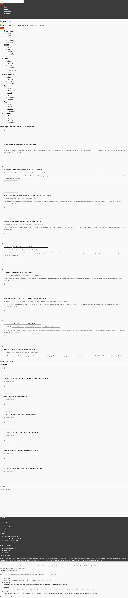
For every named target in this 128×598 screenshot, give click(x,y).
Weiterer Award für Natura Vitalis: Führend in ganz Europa (22, 221)
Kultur (6, 86)
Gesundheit (9, 74)
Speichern (3, 597)
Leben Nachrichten (29, 327)
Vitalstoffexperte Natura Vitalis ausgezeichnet (18, 272)
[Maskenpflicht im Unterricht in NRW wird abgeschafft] (8, 447)
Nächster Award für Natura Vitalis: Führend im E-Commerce (23, 170)
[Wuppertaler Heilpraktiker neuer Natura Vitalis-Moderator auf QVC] (11, 295)
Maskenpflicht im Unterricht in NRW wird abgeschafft (21, 450)
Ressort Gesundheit (38, 147)
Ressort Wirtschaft (22, 198)
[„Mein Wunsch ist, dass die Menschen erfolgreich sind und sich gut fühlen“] (11, 192)
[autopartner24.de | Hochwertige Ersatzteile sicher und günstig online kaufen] (22, 25)
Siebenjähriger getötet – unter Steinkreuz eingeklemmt (21, 432)
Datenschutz (7, 11)
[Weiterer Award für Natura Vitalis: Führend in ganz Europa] (11, 218)
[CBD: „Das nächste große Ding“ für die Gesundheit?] (11, 141)
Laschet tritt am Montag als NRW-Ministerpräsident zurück (23, 468)
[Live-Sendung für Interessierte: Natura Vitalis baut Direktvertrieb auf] (11, 243)
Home (5, 7)
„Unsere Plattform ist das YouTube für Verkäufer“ (19, 349)
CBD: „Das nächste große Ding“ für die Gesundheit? (20, 144)
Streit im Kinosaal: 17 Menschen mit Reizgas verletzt (20, 414)
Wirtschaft (8, 31)
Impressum (7, 13)
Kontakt (6, 9)
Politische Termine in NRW (11, 536)
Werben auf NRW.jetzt (10, 548)
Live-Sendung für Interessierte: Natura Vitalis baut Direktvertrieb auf (26, 247)
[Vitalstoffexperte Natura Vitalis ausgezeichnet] (11, 269)
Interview (10, 36)
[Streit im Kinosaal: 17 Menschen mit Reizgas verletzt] (8, 411)
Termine (10, 42)
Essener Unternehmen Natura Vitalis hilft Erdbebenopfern (22, 324)
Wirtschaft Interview (34, 352)
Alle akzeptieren (12, 570)
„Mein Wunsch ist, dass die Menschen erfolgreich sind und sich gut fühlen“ (28, 195)
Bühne (9, 95)
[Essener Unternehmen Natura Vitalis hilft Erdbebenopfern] (11, 321)
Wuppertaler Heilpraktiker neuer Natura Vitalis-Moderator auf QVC (25, 298)
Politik (6, 45)
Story (9, 33)
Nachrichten (11, 40)
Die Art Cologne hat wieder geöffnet (15, 396)
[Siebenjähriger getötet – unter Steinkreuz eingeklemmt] (8, 429)
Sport (6, 102)
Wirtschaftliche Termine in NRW (12, 538)
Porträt (9, 38)
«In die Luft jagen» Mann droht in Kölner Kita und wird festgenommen (26, 378)
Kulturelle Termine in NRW (11, 540)
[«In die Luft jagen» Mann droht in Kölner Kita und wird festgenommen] (8, 375)
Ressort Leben (56, 327)
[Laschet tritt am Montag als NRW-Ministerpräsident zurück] (8, 465)
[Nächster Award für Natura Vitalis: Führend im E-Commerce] (11, 166)
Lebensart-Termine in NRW (11, 543)
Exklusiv (15, 198)
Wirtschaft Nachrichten (61, 301)
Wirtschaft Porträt (31, 198)
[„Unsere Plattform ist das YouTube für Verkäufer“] (11, 346)
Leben (6, 58)
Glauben (7, 113)
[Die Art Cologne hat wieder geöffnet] (8, 393)
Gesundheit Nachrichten (19, 147)
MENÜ (1, 3)
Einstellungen (4, 570)
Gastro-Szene (11, 70)
